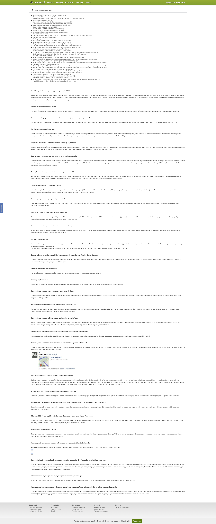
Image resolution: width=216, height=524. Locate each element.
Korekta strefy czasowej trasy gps (43, 20)
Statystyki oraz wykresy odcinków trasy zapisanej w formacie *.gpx (53, 44)
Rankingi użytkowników (40, 39)
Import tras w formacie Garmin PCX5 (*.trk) (46, 64)
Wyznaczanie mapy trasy (101, 511)
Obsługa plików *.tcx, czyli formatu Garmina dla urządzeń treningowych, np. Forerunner (59, 54)
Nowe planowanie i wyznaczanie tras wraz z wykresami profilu (52, 25)
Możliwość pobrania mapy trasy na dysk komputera (48, 30)
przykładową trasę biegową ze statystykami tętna (51, 262)
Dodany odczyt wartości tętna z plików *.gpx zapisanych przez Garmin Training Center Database (62, 35)
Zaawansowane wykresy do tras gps (44, 56)
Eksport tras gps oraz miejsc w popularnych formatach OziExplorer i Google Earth (57, 71)
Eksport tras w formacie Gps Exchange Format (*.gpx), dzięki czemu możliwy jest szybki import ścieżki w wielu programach (70, 67)
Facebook (1, 208)
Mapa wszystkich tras (78, 507)
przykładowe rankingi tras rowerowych (111, 284)
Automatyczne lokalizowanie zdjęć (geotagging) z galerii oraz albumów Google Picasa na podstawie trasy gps (66, 79)
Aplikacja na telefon (100, 507)
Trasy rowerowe (77, 509)
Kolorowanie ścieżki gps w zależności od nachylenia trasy (50, 32)
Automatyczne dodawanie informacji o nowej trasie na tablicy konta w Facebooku (57, 47)
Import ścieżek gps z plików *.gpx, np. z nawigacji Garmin (50, 77)
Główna (50, 2)
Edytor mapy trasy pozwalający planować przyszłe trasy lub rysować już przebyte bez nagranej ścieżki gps (65, 52)
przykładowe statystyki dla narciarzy (83, 192)
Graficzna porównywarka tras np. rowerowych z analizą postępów (53, 24)
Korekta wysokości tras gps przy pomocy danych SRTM (49, 15)
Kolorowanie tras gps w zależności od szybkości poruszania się (52, 42)
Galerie (53, 511)
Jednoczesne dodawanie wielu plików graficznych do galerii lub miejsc (54, 76)
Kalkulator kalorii (99, 509)
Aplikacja (79, 2)
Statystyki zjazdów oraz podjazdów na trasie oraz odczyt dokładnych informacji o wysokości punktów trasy (65, 59)
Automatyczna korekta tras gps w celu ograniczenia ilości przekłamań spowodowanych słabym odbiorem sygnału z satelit (70, 62)
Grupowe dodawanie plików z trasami (44, 37)
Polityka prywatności (35, 511)
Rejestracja (180, 2)
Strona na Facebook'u (122, 507)
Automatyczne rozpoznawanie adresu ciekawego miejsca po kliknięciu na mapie (57, 72)
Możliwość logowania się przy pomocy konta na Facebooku (51, 49)
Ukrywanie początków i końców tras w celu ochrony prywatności (52, 22)
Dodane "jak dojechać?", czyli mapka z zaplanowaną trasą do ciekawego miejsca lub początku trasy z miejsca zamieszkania (71, 66)
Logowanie (170, 2)
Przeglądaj (69, 2)
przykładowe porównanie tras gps (46, 165)
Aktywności (54, 507)
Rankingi (59, 2)
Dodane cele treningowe (40, 34)
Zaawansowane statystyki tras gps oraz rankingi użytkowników (52, 74)
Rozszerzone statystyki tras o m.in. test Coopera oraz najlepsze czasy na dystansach (58, 18)
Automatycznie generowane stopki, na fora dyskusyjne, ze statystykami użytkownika (58, 57)
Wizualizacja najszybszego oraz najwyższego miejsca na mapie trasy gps (55, 61)
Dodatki (88, 2)
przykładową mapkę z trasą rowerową (65, 219)
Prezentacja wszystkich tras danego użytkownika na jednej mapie (53, 69)
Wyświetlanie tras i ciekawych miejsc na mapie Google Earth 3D (52, 51)
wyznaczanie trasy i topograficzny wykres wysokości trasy (104, 178)
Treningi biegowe (77, 511)
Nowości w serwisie (35, 509)
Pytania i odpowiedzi (35, 507)
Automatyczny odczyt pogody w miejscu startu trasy (48, 29)
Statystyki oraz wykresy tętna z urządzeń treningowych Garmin (52, 40)
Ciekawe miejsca (56, 509)
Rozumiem (137, 521)
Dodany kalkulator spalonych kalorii (44, 17)
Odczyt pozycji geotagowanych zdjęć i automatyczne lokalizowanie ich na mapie (57, 45)
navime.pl (39, 2)
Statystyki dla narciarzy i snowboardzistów (45, 27)
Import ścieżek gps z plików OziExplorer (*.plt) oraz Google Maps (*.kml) (54, 81)
